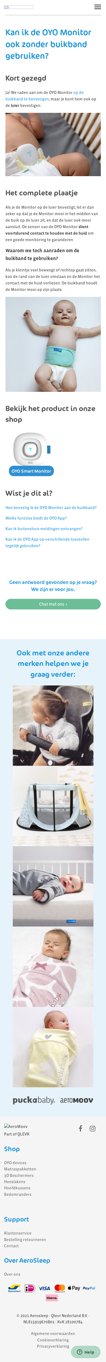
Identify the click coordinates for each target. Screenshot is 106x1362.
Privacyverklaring (53, 1346)
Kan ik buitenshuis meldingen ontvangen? (43, 529)
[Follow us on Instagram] (92, 1128)
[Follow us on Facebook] (80, 1128)
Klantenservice (18, 1233)
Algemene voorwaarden (53, 1333)
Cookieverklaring (53, 1340)
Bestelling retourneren (25, 1240)
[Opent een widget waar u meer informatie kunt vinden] (86, 1352)
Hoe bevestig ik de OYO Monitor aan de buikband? (50, 508)
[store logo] (18, 7)
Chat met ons (51, 604)
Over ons (12, 1274)
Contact (11, 1246)
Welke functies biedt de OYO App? (36, 518)
